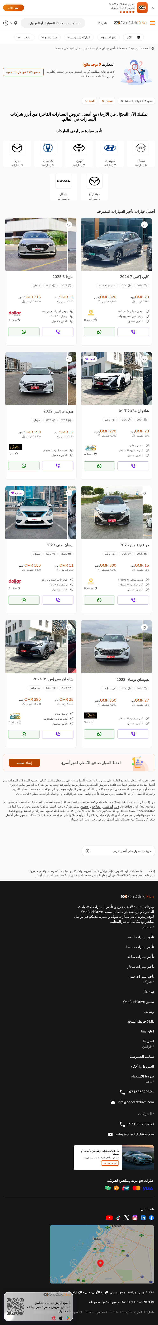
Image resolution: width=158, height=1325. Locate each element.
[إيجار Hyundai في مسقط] (36, 378)
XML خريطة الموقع (140, 1021)
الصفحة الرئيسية (140, 48)
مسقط (123, 48)
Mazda (17, 163)
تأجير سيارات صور (141, 976)
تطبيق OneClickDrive (122, 6)
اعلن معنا (147, 1031)
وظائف (149, 1011)
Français (126, 1312)
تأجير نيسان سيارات (104, 48)
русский (101, 1312)
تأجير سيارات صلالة (140, 957)
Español (76, 1312)
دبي (116, 806)
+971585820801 (140, 1092)
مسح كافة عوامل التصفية (23, 72)
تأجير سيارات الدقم (141, 937)
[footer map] (102, 1254)
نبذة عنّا (149, 992)
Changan (48, 163)
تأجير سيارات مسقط (140, 947)
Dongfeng (94, 196)
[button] (152, 23)
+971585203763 (140, 1124)
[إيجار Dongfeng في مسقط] (112, 512)
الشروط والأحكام (82, 871)
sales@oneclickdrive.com (134, 1134)
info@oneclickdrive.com (135, 1102)
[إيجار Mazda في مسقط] (36, 244)
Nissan (141, 163)
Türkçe (88, 1312)
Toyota (79, 163)
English (149, 1312)
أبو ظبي (108, 806)
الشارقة (96, 806)
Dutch (113, 1312)
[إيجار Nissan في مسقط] (36, 512)
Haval (63, 196)
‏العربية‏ (138, 1312)
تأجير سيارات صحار (141, 966)
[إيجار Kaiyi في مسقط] (112, 244)
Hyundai (110, 163)
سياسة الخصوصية (58, 871)
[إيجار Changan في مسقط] (112, 378)
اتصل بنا (148, 1041)
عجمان (85, 806)
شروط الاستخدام (142, 1076)
